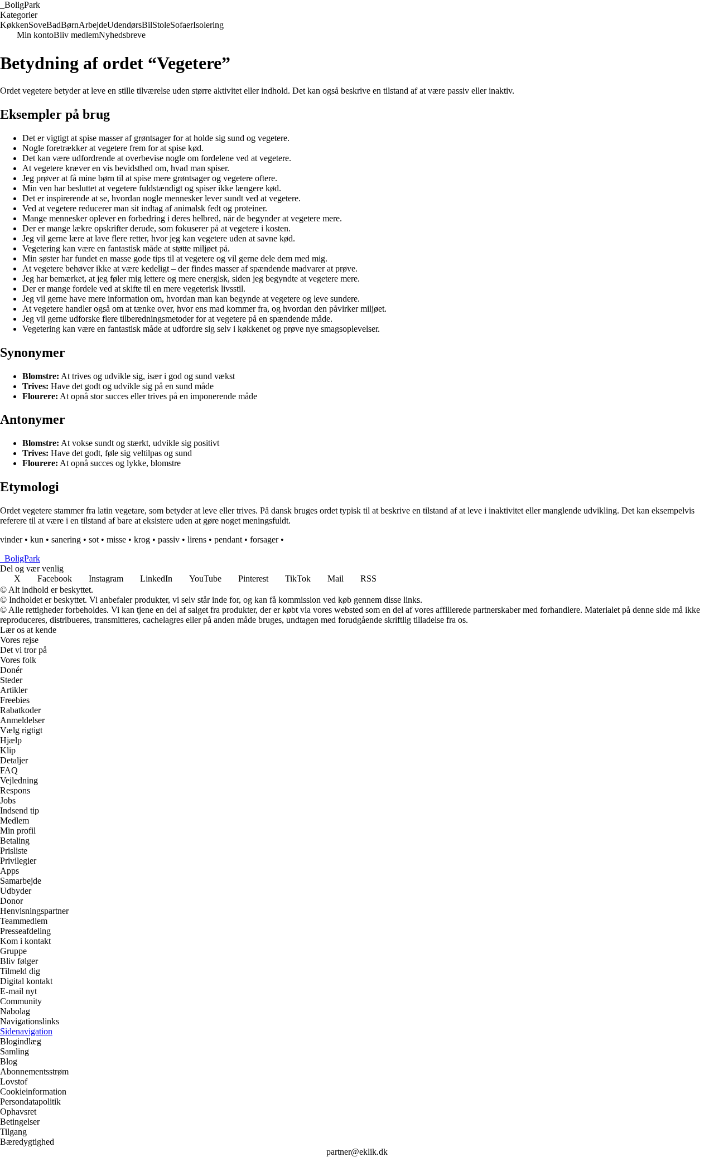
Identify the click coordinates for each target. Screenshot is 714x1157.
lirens (196, 539)
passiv (169, 539)
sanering (66, 539)
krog (142, 539)
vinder (11, 539)
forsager (264, 539)
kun (37, 539)
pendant (228, 539)
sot (94, 539)
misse (116, 539)
